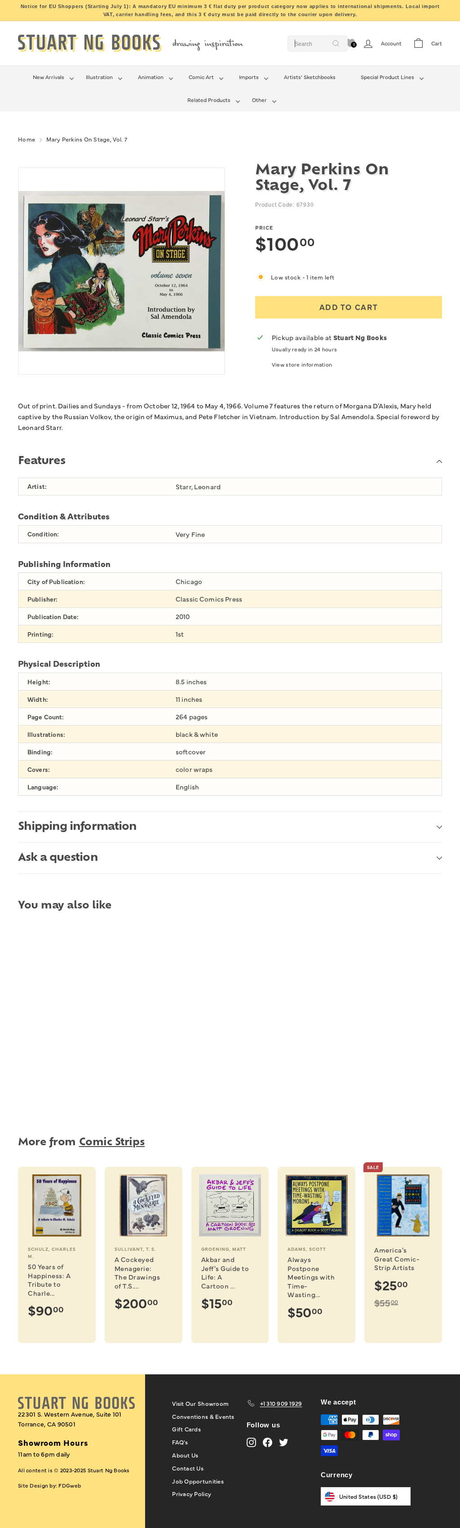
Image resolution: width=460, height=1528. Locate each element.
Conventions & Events (203, 1416)
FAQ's (180, 1442)
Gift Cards (186, 1429)
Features (41, 461)
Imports (249, 76)
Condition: (43, 534)
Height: (38, 682)
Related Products (208, 99)
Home (26, 139)
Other (259, 99)
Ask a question (58, 858)
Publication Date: (53, 616)
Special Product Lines (387, 76)
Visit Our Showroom (200, 1403)
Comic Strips (112, 1143)
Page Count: (45, 717)
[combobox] (318, 43)
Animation (151, 76)
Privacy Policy (191, 1493)
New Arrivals (48, 76)
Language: (42, 787)
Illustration (99, 76)
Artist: (37, 486)
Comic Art (201, 76)
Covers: (38, 769)
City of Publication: (56, 581)
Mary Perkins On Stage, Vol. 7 (86, 139)
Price (264, 227)
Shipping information (77, 827)
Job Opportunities (197, 1481)
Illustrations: (46, 734)
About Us (185, 1455)
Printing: (40, 634)
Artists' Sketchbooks (310, 76)
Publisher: (42, 599)
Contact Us (187, 1468)
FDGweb (69, 1485)
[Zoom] (121, 271)
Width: (37, 699)
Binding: (40, 752)
